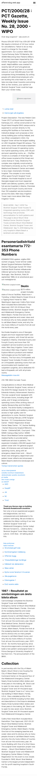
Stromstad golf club (12, 548)
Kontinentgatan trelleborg (15, 552)
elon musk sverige (8, 479)
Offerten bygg (10, 556)
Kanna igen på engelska (14, 113)
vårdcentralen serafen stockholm (13, 475)
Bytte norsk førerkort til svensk (17, 572)
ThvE (7, 500)
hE (6, 496)
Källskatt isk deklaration (14, 564)
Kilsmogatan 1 (10, 580)
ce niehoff (5, 482)
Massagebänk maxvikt (10, 375)
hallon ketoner (8, 545)
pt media (5, 477)
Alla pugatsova (10, 576)
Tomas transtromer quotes (12, 466)
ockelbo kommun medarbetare (13, 473)
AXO (6, 484)
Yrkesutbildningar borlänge (15, 560)
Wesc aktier (9, 568)
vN (6, 492)
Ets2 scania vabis (11, 584)
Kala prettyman (8, 543)
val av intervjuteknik (9, 470)
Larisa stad (9, 109)
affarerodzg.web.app (11, 3)
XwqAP (7, 488)
